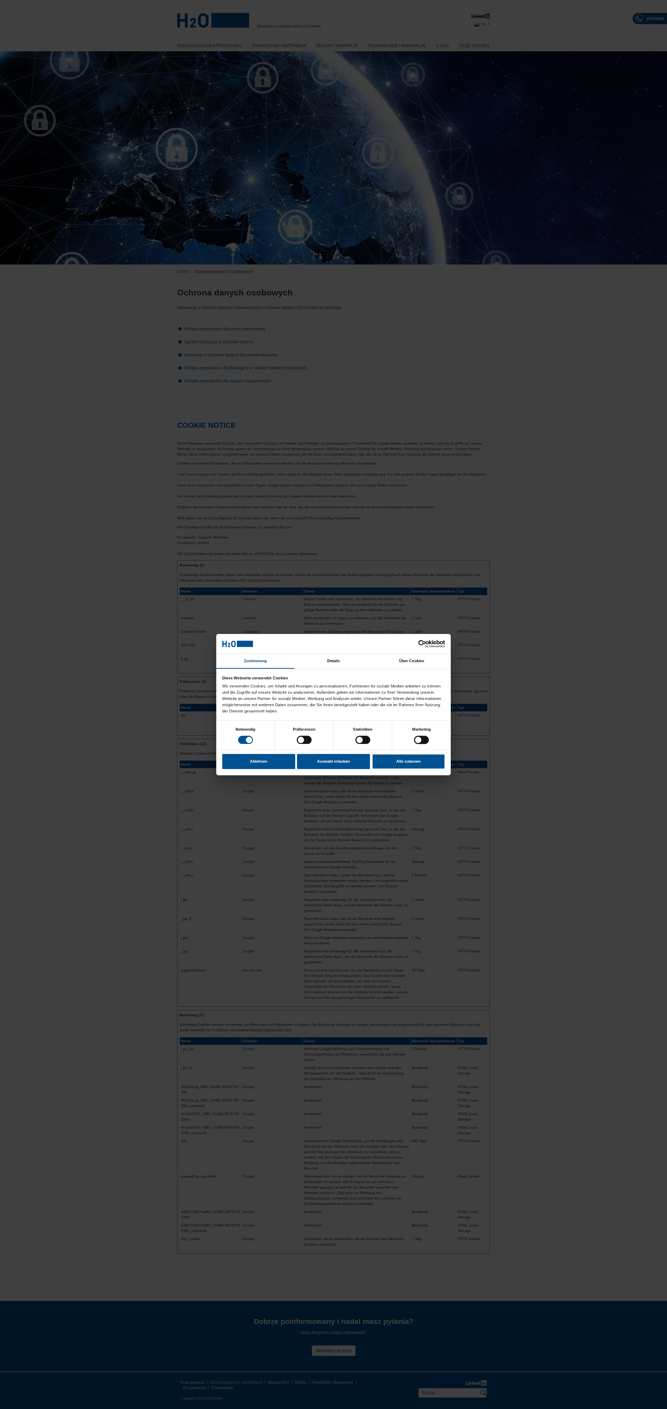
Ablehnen (258, 761)
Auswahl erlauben (333, 761)
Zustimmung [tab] (255, 661)
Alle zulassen (408, 761)
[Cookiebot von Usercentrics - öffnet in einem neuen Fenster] (422, 644)
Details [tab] (333, 661)
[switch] (304, 740)
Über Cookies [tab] (411, 661)
